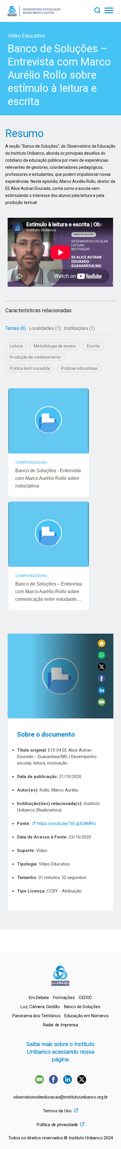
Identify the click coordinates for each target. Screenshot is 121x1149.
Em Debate (39, 997)
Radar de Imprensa (60, 1024)
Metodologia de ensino (55, 346)
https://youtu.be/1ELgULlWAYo (63, 823)
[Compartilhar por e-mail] (101, 704)
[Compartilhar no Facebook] (101, 681)
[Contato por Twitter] (81, 1082)
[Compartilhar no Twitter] (101, 669)
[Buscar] (99, 9)
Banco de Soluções (82, 1006)
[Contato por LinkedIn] (68, 1082)
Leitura (16, 346)
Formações (64, 997)
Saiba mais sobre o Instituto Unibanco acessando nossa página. (60, 1051)
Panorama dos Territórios (36, 1015)
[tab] (15, 328)
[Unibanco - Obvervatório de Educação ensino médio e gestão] (34, 15)
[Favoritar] (101, 645)
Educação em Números (86, 1015)
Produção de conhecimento (35, 357)
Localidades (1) (45, 328)
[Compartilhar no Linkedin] (101, 692)
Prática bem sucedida (30, 368)
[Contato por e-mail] (39, 1082)
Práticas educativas (79, 368)
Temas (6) (15, 328)
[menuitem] (39, 997)
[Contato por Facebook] (54, 1082)
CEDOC (85, 997)
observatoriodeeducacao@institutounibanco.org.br (60, 1097)
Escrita (93, 346)
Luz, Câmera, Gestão (40, 1006)
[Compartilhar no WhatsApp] (101, 657)
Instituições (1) (79, 328)
